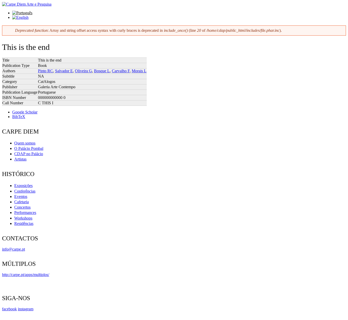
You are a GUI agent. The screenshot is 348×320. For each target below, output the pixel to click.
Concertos (22, 207)
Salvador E (64, 71)
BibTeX (18, 116)
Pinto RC (45, 71)
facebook (9, 309)
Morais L (139, 71)
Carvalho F (121, 71)
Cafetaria (21, 202)
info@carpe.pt (13, 249)
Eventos (20, 196)
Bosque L (102, 71)
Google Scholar (24, 112)
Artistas (20, 159)
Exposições (23, 185)
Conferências (24, 191)
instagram (25, 309)
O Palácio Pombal (28, 148)
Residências (23, 223)
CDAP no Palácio (28, 154)
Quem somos (24, 143)
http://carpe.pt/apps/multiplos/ (25, 274)
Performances (25, 212)
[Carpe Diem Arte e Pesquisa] (26, 4)
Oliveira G (83, 71)
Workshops (23, 218)
